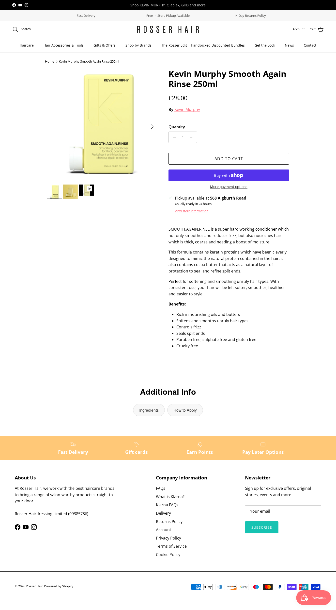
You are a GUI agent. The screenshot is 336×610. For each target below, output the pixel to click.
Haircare (27, 45)
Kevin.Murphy (187, 109)
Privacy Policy (168, 538)
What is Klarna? (170, 496)
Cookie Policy (168, 554)
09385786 (78, 513)
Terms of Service (171, 546)
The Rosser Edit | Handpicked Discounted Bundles (203, 45)
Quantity (176, 127)
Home (49, 61)
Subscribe (261, 527)
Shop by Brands (138, 45)
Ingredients (149, 410)
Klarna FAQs (167, 505)
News (289, 45)
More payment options (228, 187)
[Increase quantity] (192, 137)
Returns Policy (169, 521)
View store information (191, 211)
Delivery (163, 513)
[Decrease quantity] (173, 137)
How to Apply (185, 410)
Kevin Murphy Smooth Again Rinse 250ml (89, 61)
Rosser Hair (34, 586)
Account (163, 529)
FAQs (160, 488)
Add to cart (228, 158)
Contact (310, 45)
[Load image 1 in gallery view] (102, 124)
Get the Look (265, 45)
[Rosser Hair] (168, 29)
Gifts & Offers (104, 45)
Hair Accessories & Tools (64, 45)
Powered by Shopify (58, 586)
